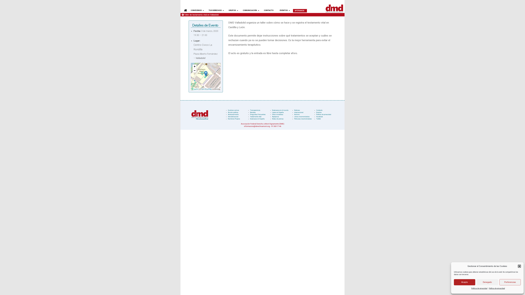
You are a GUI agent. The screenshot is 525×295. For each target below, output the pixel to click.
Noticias (297, 110)
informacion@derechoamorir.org (257, 126)
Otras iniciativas (277, 114)
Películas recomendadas (303, 119)
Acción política (233, 112)
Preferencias (510, 282)
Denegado (487, 282)
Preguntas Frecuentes (258, 114)
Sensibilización (233, 117)
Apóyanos (275, 117)
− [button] (195, 70)
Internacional (298, 112)
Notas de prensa (277, 119)
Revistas (253, 112)
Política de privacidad (479, 288)
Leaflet (196, 89)
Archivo (297, 114)
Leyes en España (278, 112)
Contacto (319, 110)
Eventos (319, 112)
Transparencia (255, 110)
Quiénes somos (233, 110)
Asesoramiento (233, 114)
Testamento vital (255, 117)
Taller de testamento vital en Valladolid (201, 15)
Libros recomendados (302, 117)
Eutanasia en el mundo (280, 110)
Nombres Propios (234, 119)
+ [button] (195, 66)
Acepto (464, 282)
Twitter (318, 119)
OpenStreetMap (206, 89)
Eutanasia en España (257, 119)
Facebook (319, 117)
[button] (519, 266)
